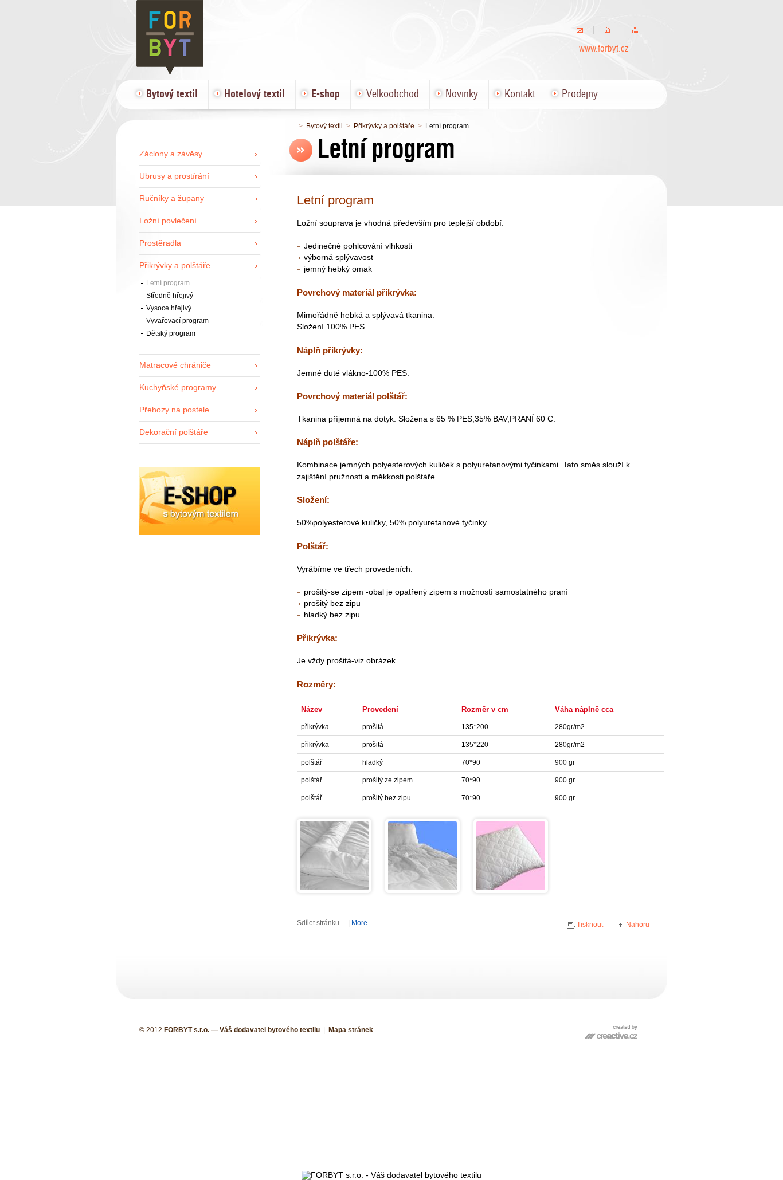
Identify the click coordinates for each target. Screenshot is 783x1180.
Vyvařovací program (177, 321)
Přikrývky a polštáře (384, 126)
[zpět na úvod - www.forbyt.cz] (607, 30)
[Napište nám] (580, 30)
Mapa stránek (350, 1030)
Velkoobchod (392, 94)
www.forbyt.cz (603, 49)
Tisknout (590, 925)
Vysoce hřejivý (168, 308)
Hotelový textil (254, 94)
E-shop (325, 94)
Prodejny (580, 94)
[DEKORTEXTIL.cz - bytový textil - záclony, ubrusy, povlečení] (199, 532)
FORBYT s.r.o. (171, 31)
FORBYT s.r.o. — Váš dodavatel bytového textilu (242, 1030)
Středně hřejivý (169, 296)
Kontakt (519, 94)
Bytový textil (324, 126)
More (359, 923)
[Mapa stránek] (634, 30)
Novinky (461, 94)
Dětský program (170, 333)
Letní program (168, 283)
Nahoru (637, 925)
